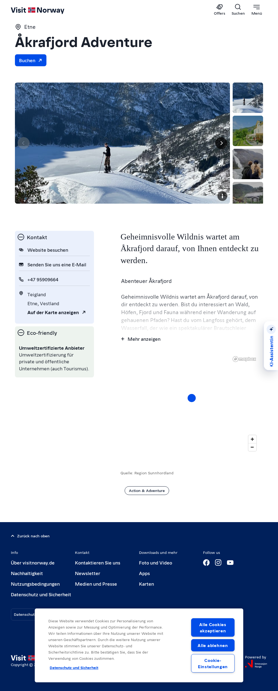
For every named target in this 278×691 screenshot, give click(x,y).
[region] (139, 645)
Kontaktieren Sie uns (97, 562)
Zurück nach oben (33, 535)
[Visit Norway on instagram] (218, 562)
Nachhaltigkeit (27, 573)
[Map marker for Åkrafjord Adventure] (192, 398)
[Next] (221, 143)
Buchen (27, 60)
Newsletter (87, 573)
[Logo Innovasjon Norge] (256, 664)
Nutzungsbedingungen (35, 583)
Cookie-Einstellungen (213, 663)
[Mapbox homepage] (244, 359)
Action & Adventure (147, 490)
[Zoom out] (252, 447)
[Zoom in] (252, 439)
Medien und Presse (96, 583)
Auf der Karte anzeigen (53, 312)
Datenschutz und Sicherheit (41, 594)
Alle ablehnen (213, 645)
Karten (146, 583)
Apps (144, 573)
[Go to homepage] (45, 10)
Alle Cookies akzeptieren (212, 627)
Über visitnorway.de (33, 562)
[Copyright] (222, 196)
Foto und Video (155, 562)
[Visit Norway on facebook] (206, 562)
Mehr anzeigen (144, 339)
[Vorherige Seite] (24, 143)
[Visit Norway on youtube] (230, 562)
